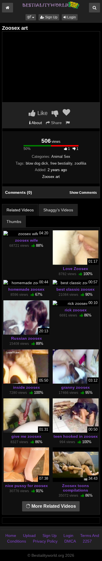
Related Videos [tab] (20, 210)
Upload (29, 535)
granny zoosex (75, 387)
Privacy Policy (45, 541)
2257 (87, 541)
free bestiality (61, 163)
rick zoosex (76, 310)
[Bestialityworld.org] (51, 4)
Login (71, 17)
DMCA (70, 541)
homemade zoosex (26, 289)
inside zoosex (26, 387)
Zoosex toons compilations (75, 487)
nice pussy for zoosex (26, 485)
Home (10, 535)
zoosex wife (26, 240)
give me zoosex (26, 436)
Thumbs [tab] (14, 221)
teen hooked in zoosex (76, 436)
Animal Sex (60, 156)
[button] (31, 17)
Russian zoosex (26, 338)
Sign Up (51, 17)
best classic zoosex (75, 289)
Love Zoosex (75, 268)
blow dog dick (37, 163)
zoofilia (80, 163)
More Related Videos (53, 506)
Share (56, 122)
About (36, 122)
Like (42, 113)
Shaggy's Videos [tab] (58, 210)
